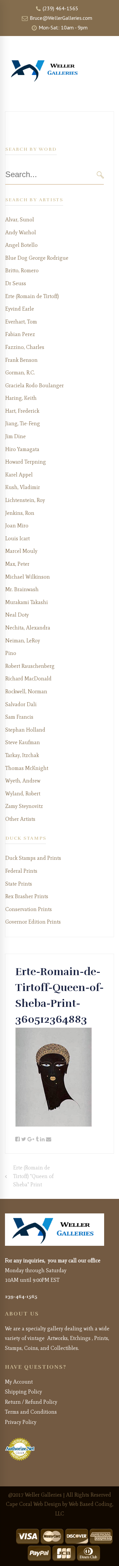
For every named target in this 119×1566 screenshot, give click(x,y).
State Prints (18, 884)
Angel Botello (21, 245)
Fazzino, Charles (24, 347)
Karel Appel (19, 475)
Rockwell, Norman (26, 691)
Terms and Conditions (31, 1412)
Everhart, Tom (21, 322)
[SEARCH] (100, 174)
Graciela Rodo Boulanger (34, 385)
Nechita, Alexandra (27, 628)
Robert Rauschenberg (30, 666)
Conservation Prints (28, 909)
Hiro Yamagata (22, 449)
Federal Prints (21, 871)
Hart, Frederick (22, 411)
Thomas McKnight (26, 768)
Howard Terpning (25, 462)
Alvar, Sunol (19, 219)
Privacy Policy (20, 1422)
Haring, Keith (21, 398)
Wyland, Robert (22, 793)
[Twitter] (23, 1139)
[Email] (48, 1139)
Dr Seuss (15, 283)
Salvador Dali (21, 704)
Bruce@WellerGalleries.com (60, 18)
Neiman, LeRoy (22, 640)
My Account (19, 1382)
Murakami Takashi (26, 602)
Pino (10, 653)
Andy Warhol (20, 232)
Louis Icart (17, 538)
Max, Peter (17, 564)
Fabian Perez (20, 334)
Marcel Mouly (21, 551)
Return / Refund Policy (31, 1402)
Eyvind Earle (19, 309)
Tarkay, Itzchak (22, 755)
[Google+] (30, 1139)
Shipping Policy (23, 1392)
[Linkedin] (42, 1139)
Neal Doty (17, 615)
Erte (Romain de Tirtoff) (32, 296)
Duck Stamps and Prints (33, 858)
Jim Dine (15, 436)
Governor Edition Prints (33, 922)
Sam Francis (19, 717)
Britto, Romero (22, 270)
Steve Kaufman (22, 742)
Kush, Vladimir (22, 487)
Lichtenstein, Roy (25, 500)
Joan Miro (16, 525)
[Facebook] (17, 1139)
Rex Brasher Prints (26, 896)
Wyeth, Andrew (22, 781)
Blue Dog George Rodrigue (36, 258)
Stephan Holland (25, 730)
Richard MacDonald (28, 678)
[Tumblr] (37, 1139)
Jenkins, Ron (19, 513)
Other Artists (20, 819)
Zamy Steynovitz (24, 806)
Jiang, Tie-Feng (22, 423)
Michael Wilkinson (27, 577)
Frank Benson (21, 360)
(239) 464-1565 (59, 8)
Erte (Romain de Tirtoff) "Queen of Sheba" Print (33, 1176)
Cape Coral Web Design (33, 1504)
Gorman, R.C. (20, 372)
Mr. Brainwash (22, 589)
